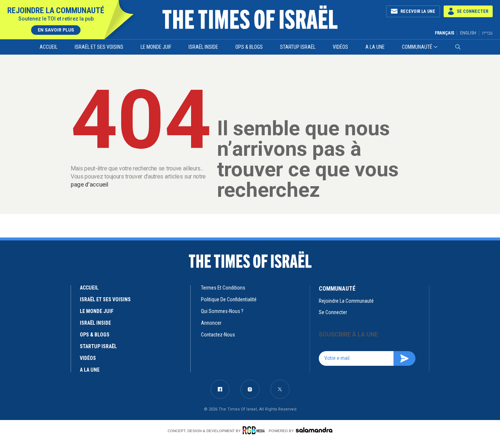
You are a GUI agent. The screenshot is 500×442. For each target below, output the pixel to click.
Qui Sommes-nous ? (222, 311)
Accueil (48, 47)
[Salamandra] (314, 429)
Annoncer (211, 323)
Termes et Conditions (223, 288)
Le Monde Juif (156, 47)
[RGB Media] (255, 430)
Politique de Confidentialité (229, 299)
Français (444, 33)
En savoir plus (56, 30)
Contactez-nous (218, 335)
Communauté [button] (417, 47)
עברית (487, 33)
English (468, 33)
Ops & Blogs (249, 47)
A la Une (375, 47)
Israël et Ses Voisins (99, 47)
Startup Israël (298, 47)
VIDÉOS (88, 358)
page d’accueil (89, 184)
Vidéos (340, 47)
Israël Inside (203, 47)
